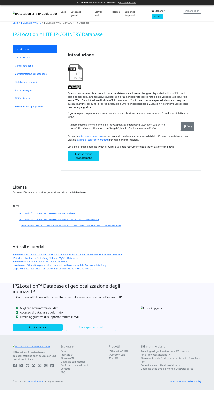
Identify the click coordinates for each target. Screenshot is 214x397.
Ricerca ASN (67, 358)
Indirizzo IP (67, 354)
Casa (63, 11)
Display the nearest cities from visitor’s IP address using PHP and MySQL (53, 268)
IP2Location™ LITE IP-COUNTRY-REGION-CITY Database (47, 213)
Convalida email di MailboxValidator (160, 365)
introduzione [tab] (22, 49)
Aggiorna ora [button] (37, 327)
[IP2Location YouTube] (40, 366)
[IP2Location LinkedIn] (51, 366)
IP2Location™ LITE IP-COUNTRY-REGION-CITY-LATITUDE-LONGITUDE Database (59, 219)
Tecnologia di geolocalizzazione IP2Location (165, 351)
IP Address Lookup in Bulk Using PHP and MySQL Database (45, 258)
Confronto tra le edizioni (74, 365)
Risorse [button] (116, 11)
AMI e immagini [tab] (23, 90)
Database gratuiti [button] (76, 13)
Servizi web (98, 13)
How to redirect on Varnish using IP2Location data (40, 261)
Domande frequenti (129, 13)
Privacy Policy (194, 381)
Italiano (159, 10)
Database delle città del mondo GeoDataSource (167, 368)
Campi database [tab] (24, 65)
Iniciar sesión (192, 10)
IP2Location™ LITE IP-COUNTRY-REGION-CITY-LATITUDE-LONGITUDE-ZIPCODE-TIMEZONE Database (71, 225)
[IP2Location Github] (34, 366)
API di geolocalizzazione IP (155, 354)
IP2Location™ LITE (31, 22)
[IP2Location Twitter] (21, 366)
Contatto (65, 368)
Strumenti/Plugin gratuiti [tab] (29, 106)
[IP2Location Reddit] (27, 366)
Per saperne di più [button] (91, 327)
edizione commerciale (90, 136)
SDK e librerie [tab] (22, 98)
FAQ (63, 372)
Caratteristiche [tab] (23, 57)
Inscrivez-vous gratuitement (83, 156)
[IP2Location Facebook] (15, 366)
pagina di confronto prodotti (93, 139)
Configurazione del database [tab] (31, 73)
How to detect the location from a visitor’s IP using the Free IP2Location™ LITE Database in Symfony (67, 254)
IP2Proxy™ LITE (117, 354)
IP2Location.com (127, 2)
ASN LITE (113, 358)
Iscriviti (157, 16)
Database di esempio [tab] (26, 82)
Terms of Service (177, 381)
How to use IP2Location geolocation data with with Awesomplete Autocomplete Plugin (60, 265)
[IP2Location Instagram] (46, 366)
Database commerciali (73, 361)
